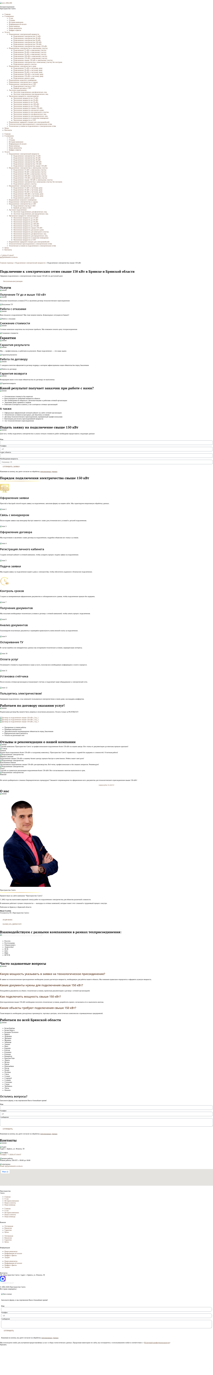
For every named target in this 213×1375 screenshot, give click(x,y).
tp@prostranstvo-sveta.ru (9, 257)
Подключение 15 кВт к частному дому (27, 68)
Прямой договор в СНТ (22, 88)
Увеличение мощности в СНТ (24, 120)
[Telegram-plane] (9, 1279)
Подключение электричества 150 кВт (27, 44)
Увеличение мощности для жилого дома (28, 110)
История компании (16, 22)
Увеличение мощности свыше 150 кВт (27, 108)
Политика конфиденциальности (29, 1289)
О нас (11, 18)
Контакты (8, 130)
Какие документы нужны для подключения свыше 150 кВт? (41, 985)
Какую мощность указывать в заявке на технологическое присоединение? (52, 974)
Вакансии (8, 1228)
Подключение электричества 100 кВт (27, 42)
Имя (1, 439)
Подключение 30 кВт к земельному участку (29, 52)
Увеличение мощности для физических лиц (29, 114)
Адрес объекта (5, 452)
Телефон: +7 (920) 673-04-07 (10, 1154)
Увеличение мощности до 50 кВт (25, 102)
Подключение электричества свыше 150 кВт (30, 46)
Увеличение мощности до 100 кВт (26, 104)
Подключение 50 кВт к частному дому (27, 72)
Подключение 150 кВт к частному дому (28, 76)
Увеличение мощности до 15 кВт (25, 98)
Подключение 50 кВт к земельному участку (29, 54)
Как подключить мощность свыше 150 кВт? (30, 996)
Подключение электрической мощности (24, 34)
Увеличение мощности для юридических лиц (30, 116)
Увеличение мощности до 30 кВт (25, 100)
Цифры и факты (15, 30)
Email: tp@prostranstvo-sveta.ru (11, 1166)
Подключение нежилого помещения (22, 80)
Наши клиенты (10, 1203)
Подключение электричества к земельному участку (28, 48)
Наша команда (14, 26)
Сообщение (4, 1117)
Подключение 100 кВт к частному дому (28, 74)
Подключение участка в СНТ (24, 86)
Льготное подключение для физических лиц (30, 92)
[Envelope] (21, 1279)
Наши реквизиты (15, 28)
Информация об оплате (18, 24)
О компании (9, 16)
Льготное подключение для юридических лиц (30, 94)
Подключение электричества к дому (22, 66)
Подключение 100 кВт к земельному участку (30, 56)
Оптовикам (8, 1226)
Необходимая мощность (9, 459)
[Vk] (15, 1279)
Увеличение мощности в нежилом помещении (30, 118)
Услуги (7, 32)
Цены (6, 128)
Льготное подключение (18, 90)
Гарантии (8, 1230)
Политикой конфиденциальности (157, 1343)
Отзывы (12, 20)
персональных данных (48, 471)
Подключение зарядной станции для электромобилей (29, 122)
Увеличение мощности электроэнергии (24, 96)
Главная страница (6, 263)
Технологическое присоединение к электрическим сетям (30, 124)
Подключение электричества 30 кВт (27, 38)
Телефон (3, 446)
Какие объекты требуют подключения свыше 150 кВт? (38, 1008)
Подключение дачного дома (23, 78)
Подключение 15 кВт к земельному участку (29, 50)
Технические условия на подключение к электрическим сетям (32, 126)
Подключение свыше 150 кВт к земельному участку (33, 60)
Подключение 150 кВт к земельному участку (30, 58)
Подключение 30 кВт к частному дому (27, 70)
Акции (7, 1257)
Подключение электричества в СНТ (22, 84)
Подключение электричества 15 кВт (27, 36)
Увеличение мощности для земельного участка (31, 112)
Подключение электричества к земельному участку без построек (37, 62)
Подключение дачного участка (24, 64)
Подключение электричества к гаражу (23, 82)
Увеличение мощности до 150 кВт (26, 106)
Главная (7, 14)
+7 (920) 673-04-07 (7, 255)
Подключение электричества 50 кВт (27, 40)
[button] (106, 974)
